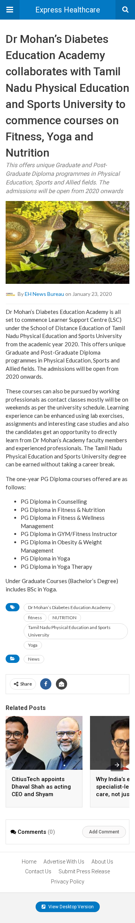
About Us (102, 862)
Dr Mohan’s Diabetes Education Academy (69, 607)
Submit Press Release (84, 871)
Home (29, 862)
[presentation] (117, 765)
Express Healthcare (67, 9)
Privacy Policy (67, 882)
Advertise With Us (64, 862)
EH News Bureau (44, 293)
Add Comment (104, 832)
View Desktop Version (70, 906)
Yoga (33, 645)
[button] (10, 10)
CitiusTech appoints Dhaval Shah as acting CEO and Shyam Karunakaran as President (41, 794)
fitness (35, 617)
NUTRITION (64, 617)
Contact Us (38, 871)
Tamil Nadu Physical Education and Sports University (69, 631)
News (34, 659)
